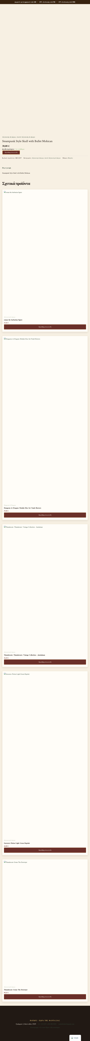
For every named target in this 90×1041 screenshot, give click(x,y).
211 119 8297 (42, 1024)
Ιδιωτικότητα (55, 1027)
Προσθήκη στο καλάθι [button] (45, 327)
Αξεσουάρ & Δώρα (9, 137)
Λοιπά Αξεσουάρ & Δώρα (26, 137)
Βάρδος (70, 158)
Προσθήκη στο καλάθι (11, 152)
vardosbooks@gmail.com (66, 1024)
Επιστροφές (34, 1027)
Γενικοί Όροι (44, 1027)
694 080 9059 (52, 1024)
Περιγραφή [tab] (6, 168)
